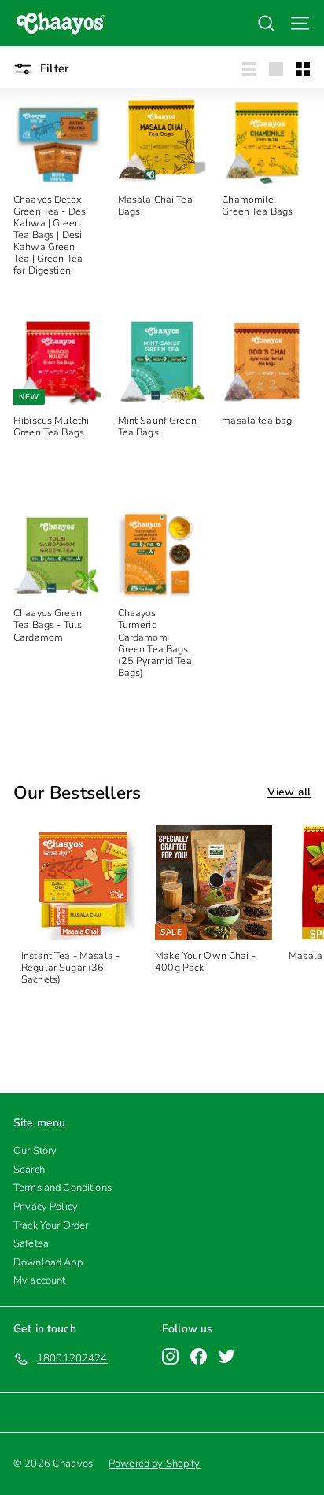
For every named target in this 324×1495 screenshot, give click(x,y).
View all (289, 792)
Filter (53, 68)
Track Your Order (50, 1225)
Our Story (35, 1151)
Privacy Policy (45, 1206)
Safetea (31, 1243)
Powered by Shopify (155, 1463)
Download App (48, 1262)
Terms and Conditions (62, 1188)
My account (39, 1280)
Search (29, 1170)
